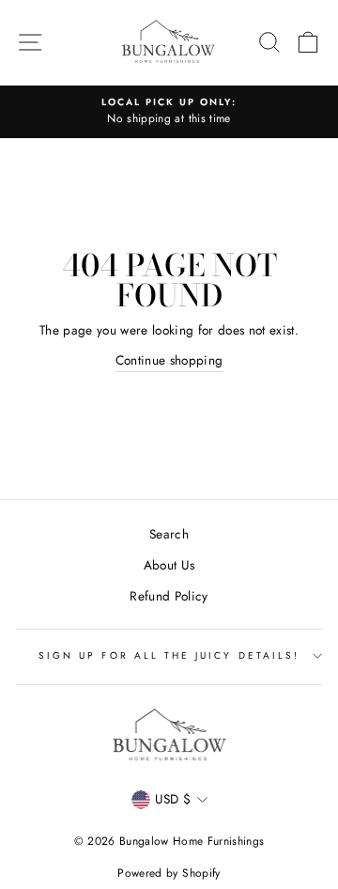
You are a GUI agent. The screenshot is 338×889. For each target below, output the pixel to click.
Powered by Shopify (168, 873)
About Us (169, 564)
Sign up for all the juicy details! (169, 655)
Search (169, 533)
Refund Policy (168, 595)
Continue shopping (169, 360)
